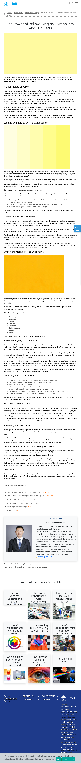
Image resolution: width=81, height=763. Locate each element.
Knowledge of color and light (17, 507)
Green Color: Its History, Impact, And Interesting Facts (26, 496)
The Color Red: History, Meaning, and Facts (22, 503)
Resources (18, 13)
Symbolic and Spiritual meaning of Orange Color (24, 492)
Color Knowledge (32, 13)
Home (9, 13)
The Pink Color (12, 510)
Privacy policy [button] (68, 759)
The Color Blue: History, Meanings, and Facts (23, 500)
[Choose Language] (69, 2)
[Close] (78, 756)
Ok (58, 759)
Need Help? (77, 228)
